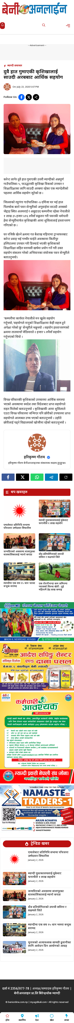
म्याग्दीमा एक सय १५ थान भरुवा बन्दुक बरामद (19, 585)
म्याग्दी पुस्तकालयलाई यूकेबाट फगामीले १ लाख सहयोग (53, 522)
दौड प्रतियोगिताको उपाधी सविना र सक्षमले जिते (51, 556)
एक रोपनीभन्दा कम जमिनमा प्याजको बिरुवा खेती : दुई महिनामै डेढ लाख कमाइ (53, 587)
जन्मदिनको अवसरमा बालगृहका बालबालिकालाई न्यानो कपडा (19, 553)
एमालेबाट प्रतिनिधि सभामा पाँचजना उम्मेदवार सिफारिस (17, 526)
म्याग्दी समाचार (14, 65)
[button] (44, 25)
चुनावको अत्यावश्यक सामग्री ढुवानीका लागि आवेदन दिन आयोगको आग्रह (49, 944)
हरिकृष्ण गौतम (34, 457)
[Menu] (69, 25)
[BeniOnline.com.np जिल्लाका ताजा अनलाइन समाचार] (35, 8)
